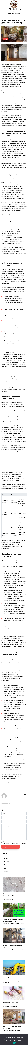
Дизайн (5, 39)
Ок (14, 1042)
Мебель (6, 864)
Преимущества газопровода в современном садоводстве (12, 977)
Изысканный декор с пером (11, 1002)
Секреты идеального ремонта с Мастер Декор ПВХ (12, 894)
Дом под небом (14, 9)
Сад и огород (7, 871)
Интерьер (6, 861)
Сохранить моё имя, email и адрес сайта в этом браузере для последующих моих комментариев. (14, 842)
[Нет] (26, 1039)
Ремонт (6, 868)
